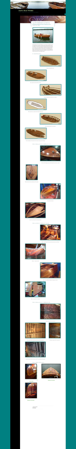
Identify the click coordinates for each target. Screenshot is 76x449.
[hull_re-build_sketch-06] (50, 118)
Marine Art (57, 14)
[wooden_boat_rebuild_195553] (35, 349)
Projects (42, 24)
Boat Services (47, 14)
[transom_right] (35, 251)
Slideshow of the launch (51, 380)
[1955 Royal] (50, 191)
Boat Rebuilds (34, 24)
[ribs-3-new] (55, 330)
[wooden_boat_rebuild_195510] (50, 153)
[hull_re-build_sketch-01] (35, 104)
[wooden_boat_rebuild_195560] (31, 172)
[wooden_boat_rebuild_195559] (35, 210)
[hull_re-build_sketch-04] (50, 89)
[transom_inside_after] (50, 232)
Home (43, 14)
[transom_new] (50, 270)
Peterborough (39, 24)
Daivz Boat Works (26, 11)
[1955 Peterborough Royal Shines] (31, 390)
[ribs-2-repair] (35, 330)
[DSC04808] (42, 35)
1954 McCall (34, 407)
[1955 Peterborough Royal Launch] (51, 371)
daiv (39, 25)
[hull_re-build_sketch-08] (35, 133)
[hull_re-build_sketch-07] (35, 75)
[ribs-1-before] (50, 311)
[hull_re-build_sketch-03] (50, 60)
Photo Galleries (53, 14)
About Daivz (62, 14)
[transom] (35, 289)
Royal (50, 24)
